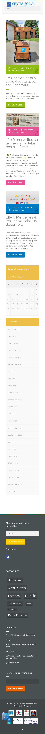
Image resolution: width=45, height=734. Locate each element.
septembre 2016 (15, 484)
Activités (14, 580)
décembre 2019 (14, 428)
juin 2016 (11, 491)
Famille (30, 596)
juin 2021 (11, 371)
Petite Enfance (17, 615)
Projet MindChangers (15, 635)
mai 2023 (12, 336)
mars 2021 (12, 386)
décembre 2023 (14, 329)
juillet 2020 (12, 407)
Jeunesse (14, 603)
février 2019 (13, 463)
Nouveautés (12, 609)
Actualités (17, 588)
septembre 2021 (15, 364)
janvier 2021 (13, 393)
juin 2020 (12, 414)
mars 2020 (12, 421)
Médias (29, 603)
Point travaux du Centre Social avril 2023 (21, 645)
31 (8, 313)
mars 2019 (12, 456)
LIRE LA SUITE (15, 105)
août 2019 (12, 442)
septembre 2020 (15, 400)
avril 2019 (12, 449)
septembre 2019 (15, 435)
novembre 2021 (14, 357)
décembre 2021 (14, 350)
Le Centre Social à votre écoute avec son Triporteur (22, 657)
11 (12, 299)
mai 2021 (11, 378)
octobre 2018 (13, 477)
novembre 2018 (14, 470)
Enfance (14, 596)
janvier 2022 (13, 343)
